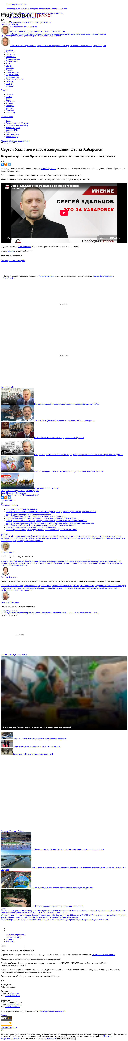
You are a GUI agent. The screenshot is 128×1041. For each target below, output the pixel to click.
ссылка (11, 251)
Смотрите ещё (7, 387)
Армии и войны (13, 59)
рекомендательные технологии (52, 1011)
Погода (9, 84)
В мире (9, 70)
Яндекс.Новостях (46, 276)
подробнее (51, 1038)
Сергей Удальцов (49, 169)
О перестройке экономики (12, 586)
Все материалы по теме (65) (13, 261)
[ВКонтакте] (2, 164)
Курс (3, 24)
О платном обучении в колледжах (15, 536)
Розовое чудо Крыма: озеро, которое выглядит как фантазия (82, 919)
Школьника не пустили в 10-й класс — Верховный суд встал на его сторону (41, 518)
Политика (10, 52)
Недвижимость (12, 75)
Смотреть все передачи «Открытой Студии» (20, 491)
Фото (8, 99)
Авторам (10, 939)
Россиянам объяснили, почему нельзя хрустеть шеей (28, 22)
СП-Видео (10, 101)
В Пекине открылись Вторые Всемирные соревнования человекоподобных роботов (68, 849)
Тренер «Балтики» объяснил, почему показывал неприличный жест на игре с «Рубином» (46, 521)
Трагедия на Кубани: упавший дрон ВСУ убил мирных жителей (33, 36)
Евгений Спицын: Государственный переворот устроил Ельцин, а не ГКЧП (66, 404)
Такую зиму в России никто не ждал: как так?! (33, 754)
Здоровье (10, 68)
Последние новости (9, 505)
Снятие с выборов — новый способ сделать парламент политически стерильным (69, 471)
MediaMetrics (9, 278)
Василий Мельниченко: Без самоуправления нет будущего (59, 438)
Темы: (8, 121)
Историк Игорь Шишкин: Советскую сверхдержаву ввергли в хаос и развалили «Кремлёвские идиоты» (78, 455)
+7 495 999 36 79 (13, 996)
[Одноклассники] (6, 164)
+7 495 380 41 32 (13, 1007)
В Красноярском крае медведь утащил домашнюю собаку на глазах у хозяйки (41, 530)
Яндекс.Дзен (98, 276)
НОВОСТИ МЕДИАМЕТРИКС (14, 655)
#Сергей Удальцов (14, 495)
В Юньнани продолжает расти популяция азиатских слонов (57, 906)
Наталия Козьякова (9, 577)
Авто (8, 63)
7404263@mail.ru (14, 1004)
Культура (10, 81)
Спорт (8, 66)
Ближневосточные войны (17, 125)
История (9, 86)
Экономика (11, 57)
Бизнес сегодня (12, 72)
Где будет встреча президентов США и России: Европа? (37, 746)
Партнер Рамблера (9, 1027)
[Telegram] (9, 164)
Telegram (108, 276)
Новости (9, 94)
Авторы (9, 103)
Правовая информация (15, 935)
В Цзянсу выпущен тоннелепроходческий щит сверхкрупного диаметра (63, 888)
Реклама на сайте (13, 937)
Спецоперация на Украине (17, 123)
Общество (10, 54)
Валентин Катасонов (10, 602)
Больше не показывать (66, 1039)
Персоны (10, 110)
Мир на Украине (13, 128)
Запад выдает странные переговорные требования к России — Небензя (36, 9)
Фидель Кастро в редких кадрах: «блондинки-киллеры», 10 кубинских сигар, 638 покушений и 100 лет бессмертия (63, 916)
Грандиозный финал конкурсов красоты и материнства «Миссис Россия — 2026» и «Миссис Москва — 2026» (51, 613)
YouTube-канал (24, 247)
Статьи (9, 97)
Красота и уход (12, 134)
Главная (9, 50)
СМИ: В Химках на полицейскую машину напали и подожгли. (40, 739)
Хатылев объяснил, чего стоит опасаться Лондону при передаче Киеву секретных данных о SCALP (51, 512)
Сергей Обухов (99, 34)
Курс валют (11, 132)
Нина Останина (7, 552)
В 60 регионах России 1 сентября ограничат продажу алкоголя (35, 516)
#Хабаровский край (30, 495)
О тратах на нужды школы (12, 561)
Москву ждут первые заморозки (22, 509)
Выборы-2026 (12, 130)
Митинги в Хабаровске (19, 141)
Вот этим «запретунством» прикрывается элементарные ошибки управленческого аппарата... (51, 34)
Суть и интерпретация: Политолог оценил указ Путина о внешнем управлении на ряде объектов (50, 523)
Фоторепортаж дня (9, 610)
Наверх (4, 1015)
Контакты (10, 941)
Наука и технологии (14, 79)
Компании (10, 112)
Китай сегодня (12, 137)
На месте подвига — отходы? (46, 488)
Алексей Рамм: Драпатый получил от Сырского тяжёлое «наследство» (64, 421)
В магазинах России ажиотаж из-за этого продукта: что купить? (37, 727)
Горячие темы (7, 117)
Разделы (4, 90)
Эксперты (10, 106)
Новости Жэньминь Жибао (12, 831)
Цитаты (9, 108)
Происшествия (12, 77)
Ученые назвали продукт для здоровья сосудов (28, 514)
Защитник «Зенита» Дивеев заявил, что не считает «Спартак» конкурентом (41, 525)
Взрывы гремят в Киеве (16, 4)
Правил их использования (103, 955)
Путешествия (11, 61)
